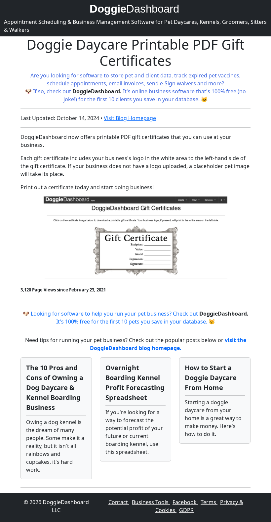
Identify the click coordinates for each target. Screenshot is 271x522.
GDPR (186, 510)
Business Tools (151, 502)
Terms (209, 502)
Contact (118, 502)
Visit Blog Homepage (130, 118)
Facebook (185, 502)
